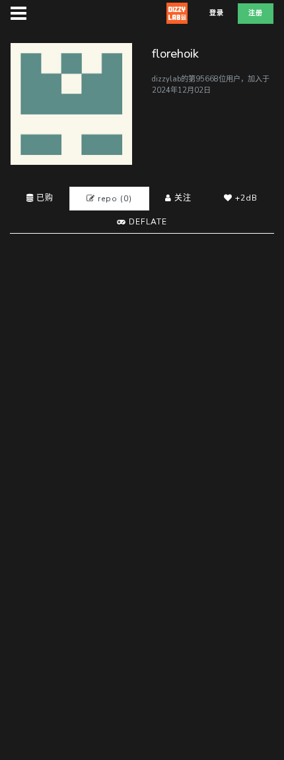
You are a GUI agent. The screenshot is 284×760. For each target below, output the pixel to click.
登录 (216, 13)
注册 (255, 13)
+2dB (245, 198)
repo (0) (113, 198)
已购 (43, 198)
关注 (182, 198)
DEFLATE (146, 221)
